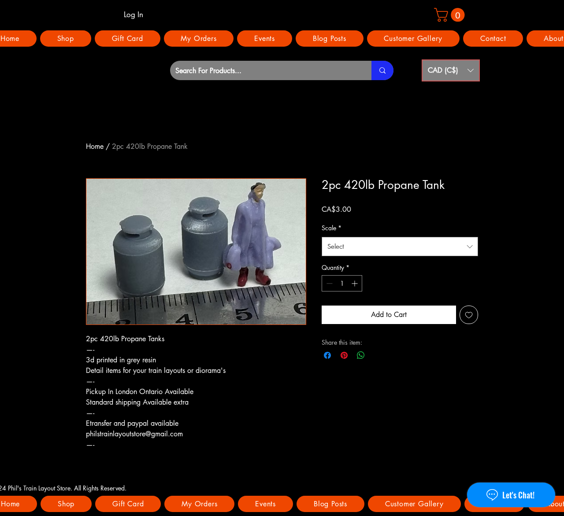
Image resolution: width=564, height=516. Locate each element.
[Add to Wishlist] (469, 315)
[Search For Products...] (382, 70)
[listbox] (451, 70)
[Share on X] (377, 355)
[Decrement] (328, 283)
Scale (331, 228)
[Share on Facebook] (327, 355)
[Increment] (355, 283)
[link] (451, 15)
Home (95, 146)
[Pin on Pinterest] (344, 355)
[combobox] (400, 246)
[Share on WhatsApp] (361, 355)
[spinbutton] (342, 283)
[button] (451, 70)
